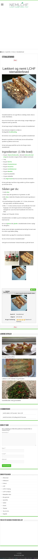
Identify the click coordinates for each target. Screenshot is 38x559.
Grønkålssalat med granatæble (11, 400)
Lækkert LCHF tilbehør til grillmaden (13, 379)
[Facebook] (19, 553)
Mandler (10, 171)
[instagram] (20, 553)
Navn (3, 448)
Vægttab (5, 514)
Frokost (13, 52)
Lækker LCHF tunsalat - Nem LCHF (14, 413)
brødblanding (13, 132)
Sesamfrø (10, 166)
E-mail (4, 453)
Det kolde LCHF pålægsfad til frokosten (16, 417)
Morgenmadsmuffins (8, 357)
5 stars (33, 293)
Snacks (4, 505)
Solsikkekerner (12, 169)
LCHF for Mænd (7, 491)
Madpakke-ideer (7, 494)
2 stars (20, 293)
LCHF (4, 486)
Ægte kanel (9, 178)
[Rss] (17, 553)
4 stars (28, 293)
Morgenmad (6, 497)
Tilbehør (5, 508)
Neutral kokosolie (13, 155)
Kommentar (5, 432)
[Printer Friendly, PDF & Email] (33, 289)
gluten (9, 223)
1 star (16, 293)
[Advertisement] (19, 30)
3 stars (24, 293)
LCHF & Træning (7, 489)
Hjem (3, 52)
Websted (4, 459)
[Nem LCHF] (19, 5)
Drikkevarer (6, 480)
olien (7, 192)
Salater (4, 502)
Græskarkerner (12, 164)
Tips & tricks (6, 511)
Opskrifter (8, 52)
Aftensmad (5, 477)
